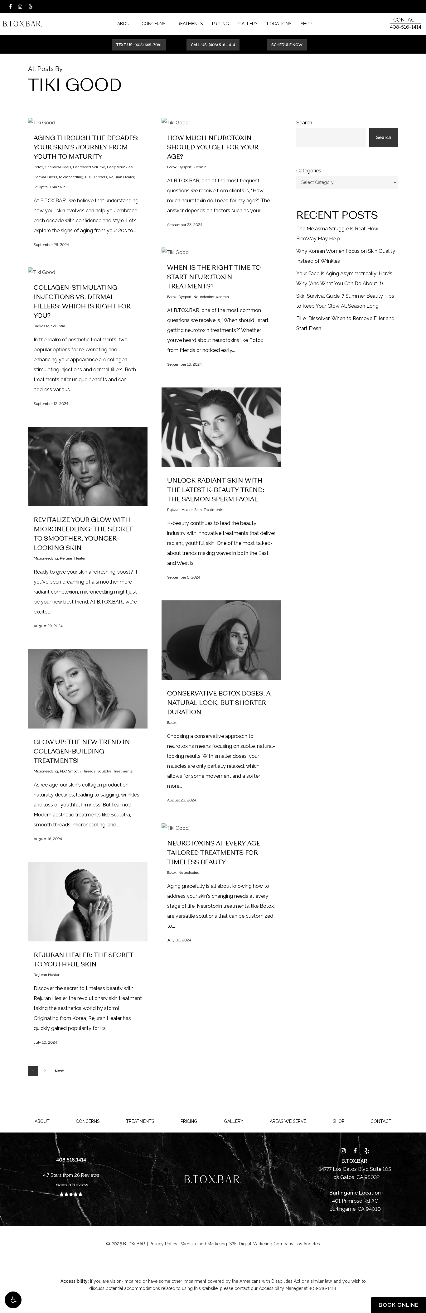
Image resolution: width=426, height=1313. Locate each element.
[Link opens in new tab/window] (343, 1150)
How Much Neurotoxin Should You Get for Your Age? (213, 147)
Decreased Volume (89, 167)
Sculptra (41, 187)
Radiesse (41, 326)
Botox (38, 167)
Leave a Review (71, 1184)
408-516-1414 (405, 27)
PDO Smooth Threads (77, 771)
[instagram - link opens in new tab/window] (20, 6)
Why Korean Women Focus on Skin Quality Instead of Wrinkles (345, 256)
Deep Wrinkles (120, 167)
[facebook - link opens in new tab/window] (10, 6)
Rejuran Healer (121, 177)
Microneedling (71, 177)
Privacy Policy (163, 1243)
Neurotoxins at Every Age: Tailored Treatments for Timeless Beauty (214, 852)
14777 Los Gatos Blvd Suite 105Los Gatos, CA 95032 (355, 1169)
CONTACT (405, 20)
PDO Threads (96, 177)
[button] (13, 1299)
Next (59, 1071)
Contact (380, 1121)
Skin (198, 509)
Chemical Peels (58, 167)
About (42, 1121)
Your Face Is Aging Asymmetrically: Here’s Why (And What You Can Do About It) (344, 278)
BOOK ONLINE (399, 1305)
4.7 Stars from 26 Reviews (71, 1175)
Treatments (213, 509)
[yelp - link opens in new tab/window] (30, 6)
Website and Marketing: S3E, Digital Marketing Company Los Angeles (250, 1243)
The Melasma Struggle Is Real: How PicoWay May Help (337, 234)
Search (304, 123)
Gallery (233, 1121)
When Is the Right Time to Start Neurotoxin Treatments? (214, 276)
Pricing (189, 1121)
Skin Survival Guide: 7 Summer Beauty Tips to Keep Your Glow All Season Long (345, 301)
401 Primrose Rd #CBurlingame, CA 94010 (355, 1201)
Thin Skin (57, 187)
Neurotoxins (203, 297)
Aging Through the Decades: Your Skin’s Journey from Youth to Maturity (86, 147)
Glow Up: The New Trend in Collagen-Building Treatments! (82, 751)
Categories (308, 171)
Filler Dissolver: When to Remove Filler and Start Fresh (345, 323)
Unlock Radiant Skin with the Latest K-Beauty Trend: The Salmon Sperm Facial (215, 489)
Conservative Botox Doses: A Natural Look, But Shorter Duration (218, 702)
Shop (338, 1121)
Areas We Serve (288, 1121)
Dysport (184, 167)
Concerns (87, 1121)
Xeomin (199, 167)
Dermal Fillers (45, 177)
